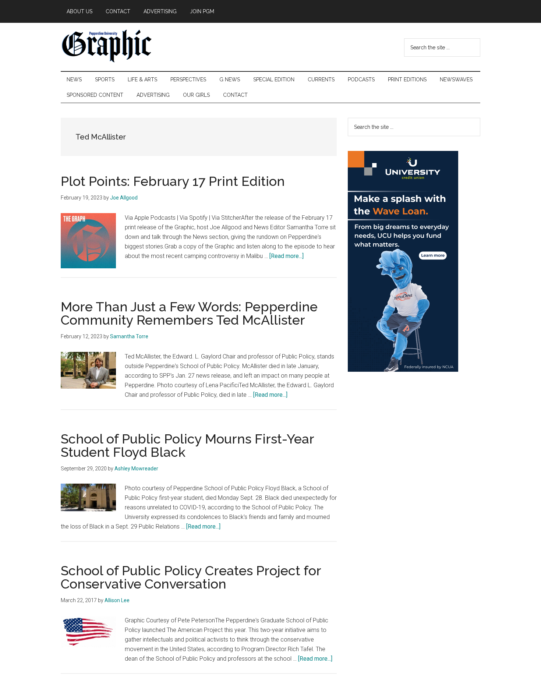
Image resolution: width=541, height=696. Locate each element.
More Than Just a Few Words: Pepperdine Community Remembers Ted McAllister (189, 313)
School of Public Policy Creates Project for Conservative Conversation (191, 577)
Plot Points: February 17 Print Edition (173, 181)
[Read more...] (286, 255)
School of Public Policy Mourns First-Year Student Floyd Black (187, 445)
